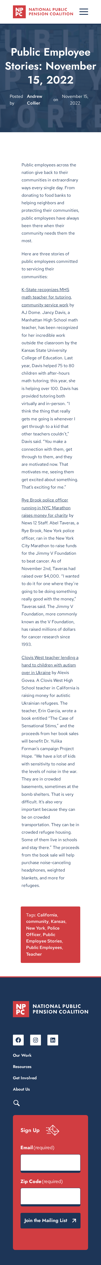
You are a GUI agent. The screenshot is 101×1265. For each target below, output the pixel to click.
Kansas (58, 921)
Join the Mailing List (46, 1220)
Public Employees (44, 947)
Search (16, 1102)
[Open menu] (83, 12)
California (47, 915)
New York (35, 928)
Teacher (34, 954)
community (37, 921)
